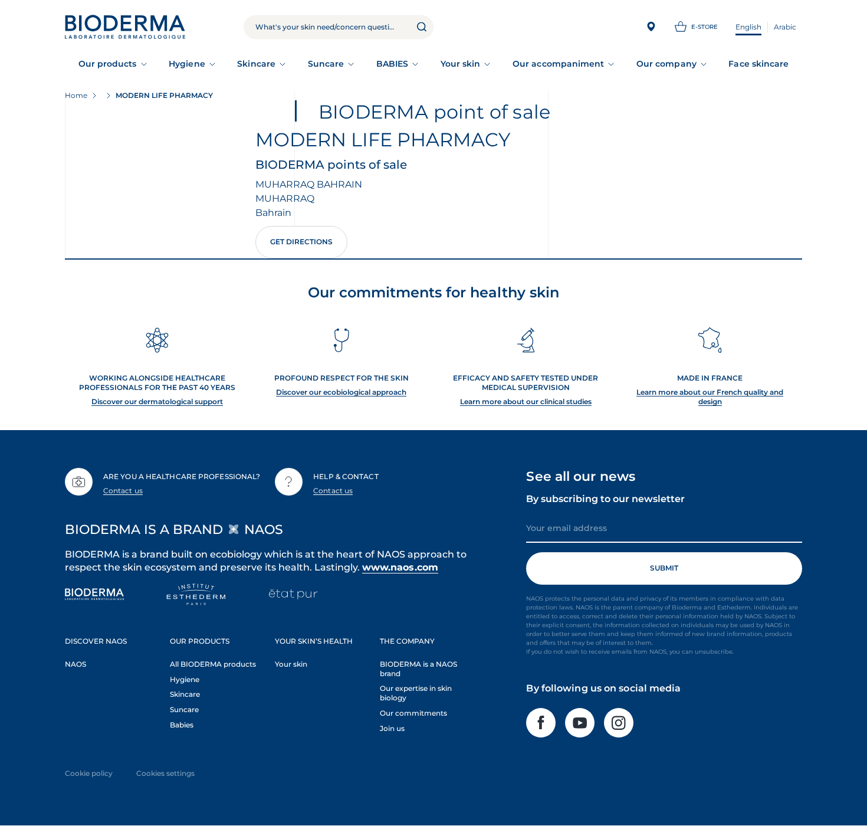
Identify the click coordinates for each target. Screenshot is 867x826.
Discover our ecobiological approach (341, 392)
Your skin (461, 63)
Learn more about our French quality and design (709, 397)
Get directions (301, 241)
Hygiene (187, 63)
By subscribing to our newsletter (605, 498)
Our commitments (413, 713)
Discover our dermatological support (157, 401)
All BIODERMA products (213, 664)
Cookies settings (165, 773)
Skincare (256, 63)
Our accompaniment (558, 63)
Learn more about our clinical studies (526, 401)
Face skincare (758, 63)
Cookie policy (89, 773)
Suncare (326, 63)
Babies (181, 724)
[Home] (125, 27)
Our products (107, 63)
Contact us (123, 490)
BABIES (392, 63)
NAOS (75, 664)
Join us (392, 728)
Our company (666, 63)
